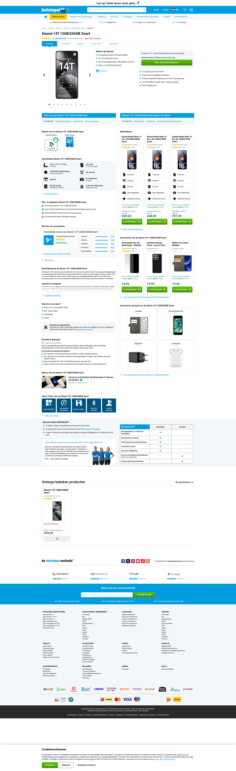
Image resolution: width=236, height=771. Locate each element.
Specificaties (78, 121)
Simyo (84, 634)
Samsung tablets (48, 648)
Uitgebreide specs (51, 194)
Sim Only (114, 16)
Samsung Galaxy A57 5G (51, 623)
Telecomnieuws (127, 648)
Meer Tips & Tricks (51, 416)
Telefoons (101, 16)
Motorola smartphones (129, 623)
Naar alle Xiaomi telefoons (133, 229)
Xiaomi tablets (47, 651)
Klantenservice (181, 16)
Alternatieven (139, 121)
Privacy (111, 715)
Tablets (166, 16)
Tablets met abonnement (51, 657)
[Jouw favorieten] (185, 10)
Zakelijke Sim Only (168, 653)
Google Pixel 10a (48, 628)
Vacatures (85, 678)
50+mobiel (85, 614)
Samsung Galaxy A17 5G (51, 626)
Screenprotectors (88, 648)
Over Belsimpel (87, 669)
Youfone (85, 639)
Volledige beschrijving (53, 295)
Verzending (46, 669)
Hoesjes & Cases (87, 646)
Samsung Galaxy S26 (50, 621)
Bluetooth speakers (88, 659)
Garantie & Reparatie (49, 673)
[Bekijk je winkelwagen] (191, 10)
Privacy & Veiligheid (88, 671)
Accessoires (150, 121)
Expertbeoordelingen (63, 121)
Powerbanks (86, 651)
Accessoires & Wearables (147, 16)
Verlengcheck (126, 646)
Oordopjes (85, 653)
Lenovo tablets (47, 655)
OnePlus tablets (48, 653)
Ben (83, 617)
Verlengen (127, 16)
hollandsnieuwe (87, 623)
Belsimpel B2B (166, 646)
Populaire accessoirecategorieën (169, 121)
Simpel (84, 632)
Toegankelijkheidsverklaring (91, 673)
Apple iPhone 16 (48, 619)
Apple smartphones (128, 614)
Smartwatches (87, 657)
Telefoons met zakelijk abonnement (173, 651)
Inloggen (165, 10)
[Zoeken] (144, 10)
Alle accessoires (87, 662)
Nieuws (81, 715)
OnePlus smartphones (129, 619)
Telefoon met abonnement (80, 16)
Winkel (125, 666)
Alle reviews (49, 260)
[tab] (49, 104)
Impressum (120, 715)
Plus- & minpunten (92, 121)
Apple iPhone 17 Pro (49, 617)
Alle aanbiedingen (168, 669)
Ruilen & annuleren (49, 676)
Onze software (87, 676)
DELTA (84, 621)
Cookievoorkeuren (132, 715)
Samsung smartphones (130, 617)
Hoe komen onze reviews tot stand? (57, 254)
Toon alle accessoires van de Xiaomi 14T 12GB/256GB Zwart (146, 297)
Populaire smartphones (54, 612)
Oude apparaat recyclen (130, 653)
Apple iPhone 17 (48, 614)
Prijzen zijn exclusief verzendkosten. (143, 709)
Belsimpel (87, 666)
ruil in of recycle (172, 82)
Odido (84, 630)
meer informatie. (143, 711)
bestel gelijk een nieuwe (83, 329)
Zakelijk (165, 643)
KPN (83, 626)
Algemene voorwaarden (147, 715)
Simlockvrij (103, 71)
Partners (88, 715)
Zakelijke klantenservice (169, 648)
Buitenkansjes (58, 16)
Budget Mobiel (87, 619)
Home (44, 28)
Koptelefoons (86, 655)
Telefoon (51, 28)
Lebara (84, 628)
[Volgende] (89, 75)
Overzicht (90, 28)
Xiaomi (58, 28)
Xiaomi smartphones (129, 621)
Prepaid (124, 651)
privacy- (157, 759)
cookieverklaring (168, 759)
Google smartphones (129, 626)
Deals (164, 666)
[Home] (46, 17)
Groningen (125, 669)
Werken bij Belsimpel (100, 715)
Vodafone (85, 637)
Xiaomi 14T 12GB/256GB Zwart (74, 28)
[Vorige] (44, 75)
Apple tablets (47, 646)
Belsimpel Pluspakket (92, 429)
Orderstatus (47, 671)
